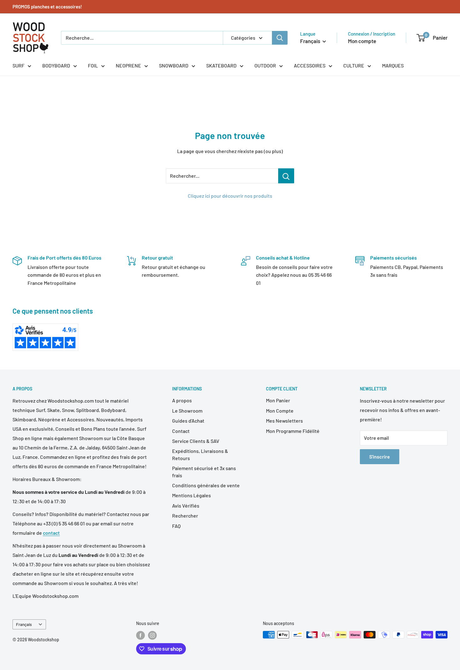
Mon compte (362, 41)
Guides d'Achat (188, 421)
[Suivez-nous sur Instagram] (152, 635)
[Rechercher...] (286, 175)
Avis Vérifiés (185, 506)
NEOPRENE (128, 65)
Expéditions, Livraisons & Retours (200, 454)
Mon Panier (278, 400)
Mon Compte (280, 411)
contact (51, 533)
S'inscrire (379, 456)
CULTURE (353, 65)
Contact (181, 431)
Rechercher (185, 516)
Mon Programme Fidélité (292, 431)
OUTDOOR (265, 65)
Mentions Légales (191, 495)
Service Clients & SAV (195, 441)
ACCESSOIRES (309, 65)
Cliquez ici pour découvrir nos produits (230, 196)
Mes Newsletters (284, 421)
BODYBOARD (56, 65)
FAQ (176, 526)
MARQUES (393, 65)
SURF (18, 65)
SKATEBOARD (221, 65)
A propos (182, 400)
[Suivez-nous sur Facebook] (140, 635)
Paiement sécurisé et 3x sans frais (204, 471)
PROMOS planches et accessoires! (47, 6)
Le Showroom (187, 411)
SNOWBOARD (173, 65)
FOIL (93, 65)
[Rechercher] (280, 38)
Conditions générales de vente (206, 485)
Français (24, 624)
